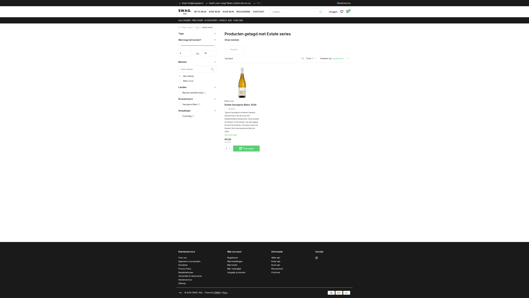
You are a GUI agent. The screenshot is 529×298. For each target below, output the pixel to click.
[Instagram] (316, 258)
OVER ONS (238, 20)
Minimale (185, 53)
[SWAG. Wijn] (184, 11)
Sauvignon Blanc (191, 104)
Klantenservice (344, 3)
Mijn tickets (232, 265)
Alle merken (188, 76)
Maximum (209, 53)
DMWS (217, 292)
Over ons (182, 257)
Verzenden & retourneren (190, 276)
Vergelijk (231, 109)
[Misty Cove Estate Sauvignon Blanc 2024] (242, 82)
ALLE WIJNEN (184, 20)
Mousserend (243, 11)
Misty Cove (188, 81)
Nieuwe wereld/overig (194, 92)
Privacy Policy (184, 269)
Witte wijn (200, 11)
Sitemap (182, 283)
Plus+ (225, 292)
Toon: (308, 58)
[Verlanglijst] (341, 11)
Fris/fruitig (188, 116)
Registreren (232, 257)
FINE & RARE (197, 20)
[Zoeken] (321, 11)
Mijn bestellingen (235, 261)
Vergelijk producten (236, 272)
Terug (183, 27)
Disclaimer (183, 265)
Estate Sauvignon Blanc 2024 (240, 104)
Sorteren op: (326, 58)
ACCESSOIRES (211, 20)
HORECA (223, 20)
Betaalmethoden (185, 272)
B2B (230, 20)
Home (189, 27)
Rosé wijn (228, 11)
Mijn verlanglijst (234, 269)
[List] (303, 58)
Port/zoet (258, 11)
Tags (197, 27)
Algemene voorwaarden (189, 261)
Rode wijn (214, 11)
